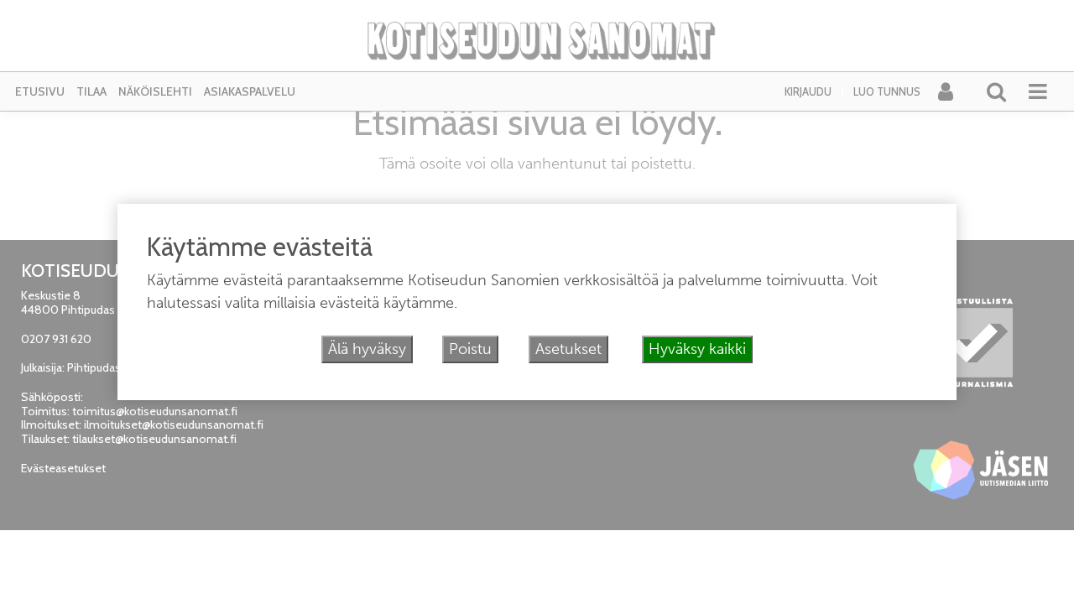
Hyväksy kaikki (697, 349)
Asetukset (568, 349)
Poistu (470, 349)
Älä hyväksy (367, 349)
